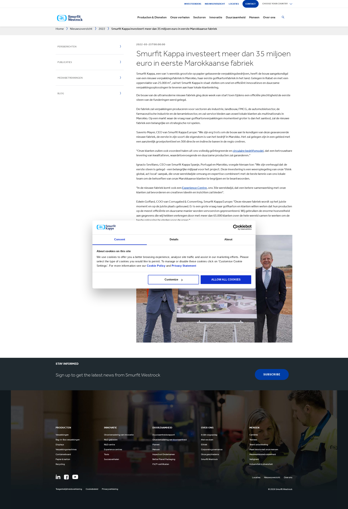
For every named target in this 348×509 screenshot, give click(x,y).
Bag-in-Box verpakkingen (68, 439)
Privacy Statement (183, 265)
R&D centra (109, 444)
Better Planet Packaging (163, 459)
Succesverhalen (111, 459)
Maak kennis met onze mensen (263, 449)
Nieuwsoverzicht (215, 4)
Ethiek (204, 444)
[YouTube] (75, 477)
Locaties (234, 4)
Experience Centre (194, 188)
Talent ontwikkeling (258, 444)
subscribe (271, 374)
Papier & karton (63, 459)
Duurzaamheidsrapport (163, 434)
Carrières (253, 434)
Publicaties (64, 62)
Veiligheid (254, 459)
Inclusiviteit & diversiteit (261, 464)
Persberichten (66, 46)
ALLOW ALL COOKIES (226, 279)
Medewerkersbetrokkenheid (262, 454)
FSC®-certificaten (160, 464)
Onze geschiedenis (210, 454)
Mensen (254, 17)
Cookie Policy (156, 265)
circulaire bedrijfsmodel (248, 150)
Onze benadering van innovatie (119, 434)
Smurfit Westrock (209, 459)
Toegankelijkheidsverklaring (69, 489)
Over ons (269, 17)
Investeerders (192, 4)
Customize (171, 279)
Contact (250, 4)
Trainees (253, 439)
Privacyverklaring (110, 489)
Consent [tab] (119, 239)
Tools (106, 454)
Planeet (156, 444)
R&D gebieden (111, 439)
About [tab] (228, 239)
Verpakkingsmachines (66, 449)
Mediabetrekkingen (70, 77)
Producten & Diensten (152, 17)
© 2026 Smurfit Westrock (280, 489)
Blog (60, 93)
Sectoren (199, 17)
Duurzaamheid (235, 17)
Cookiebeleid (92, 489)
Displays (60, 444)
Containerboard (63, 454)
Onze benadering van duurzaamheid (169, 439)
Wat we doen (207, 439)
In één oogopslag (209, 434)
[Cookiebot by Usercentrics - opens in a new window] (236, 227)
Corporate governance (211, 449)
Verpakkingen (62, 434)
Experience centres (113, 449)
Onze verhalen (180, 17)
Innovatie (215, 17)
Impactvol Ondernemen (163, 454)
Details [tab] (174, 239)
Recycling (60, 464)
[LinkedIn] (58, 477)
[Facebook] (66, 477)
